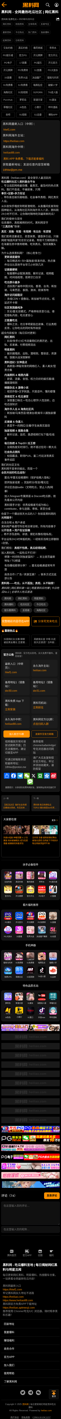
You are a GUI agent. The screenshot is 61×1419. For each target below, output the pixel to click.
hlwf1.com (9, 129)
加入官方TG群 (16, 734)
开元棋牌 (37, 55)
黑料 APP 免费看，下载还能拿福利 (23, 158)
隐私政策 (25, 1417)
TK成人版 (53, 92)
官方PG (23, 55)
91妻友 (52, 100)
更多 (54, 820)
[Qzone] (47, 776)
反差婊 (26, 610)
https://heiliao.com (13, 141)
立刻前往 (38, 707)
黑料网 (7, 598)
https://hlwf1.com (12, 1289)
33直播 (8, 77)
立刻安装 (10, 709)
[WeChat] (27, 776)
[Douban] (40, 776)
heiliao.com (39, 670)
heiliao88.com (11, 152)
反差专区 (45, 24)
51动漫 (37, 114)
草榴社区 (8, 107)
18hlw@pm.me (12, 169)
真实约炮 (22, 48)
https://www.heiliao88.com (18, 1300)
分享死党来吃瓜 (47, 621)
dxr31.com (39, 690)
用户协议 (14, 1417)
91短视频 (23, 92)
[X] (33, 776)
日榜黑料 (19, 40)
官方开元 (52, 55)
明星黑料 (38, 598)
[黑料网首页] (30, 5)
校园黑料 (19, 24)
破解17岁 (53, 85)
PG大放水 (53, 70)
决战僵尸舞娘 (38, 77)
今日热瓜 (19, 32)
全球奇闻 (32, 24)
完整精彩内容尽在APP (15, 621)
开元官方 (52, 62)
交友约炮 (8, 48)
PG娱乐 (38, 62)
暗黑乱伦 (37, 85)
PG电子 (8, 62)
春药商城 (37, 48)
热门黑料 (32, 32)
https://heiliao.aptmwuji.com (19, 1307)
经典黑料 (7, 40)
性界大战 (22, 77)
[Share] (7, 776)
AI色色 (23, 107)
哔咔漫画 (52, 107)
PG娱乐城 (8, 55)
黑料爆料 (8, 604)
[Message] (30, 781)
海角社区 (8, 92)
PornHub (8, 100)
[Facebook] (13, 776)
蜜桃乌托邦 (53, 77)
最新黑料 (7, 32)
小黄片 (37, 107)
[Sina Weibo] (53, 776)
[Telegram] (20, 776)
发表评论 (52, 1195)
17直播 (23, 62)
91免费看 (8, 85)
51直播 (37, 70)
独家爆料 (45, 32)
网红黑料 (7, 24)
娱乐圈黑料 (10, 610)
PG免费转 (23, 70)
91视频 (23, 114)
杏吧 (8, 114)
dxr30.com (11, 690)
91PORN (37, 92)
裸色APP (52, 114)
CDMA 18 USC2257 (42, 1417)
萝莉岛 (23, 100)
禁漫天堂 (37, 100)
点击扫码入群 (41, 724)
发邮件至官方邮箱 (44, 734)
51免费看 (23, 85)
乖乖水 (52, 48)
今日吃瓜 (41, 604)
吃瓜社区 (24, 604)
